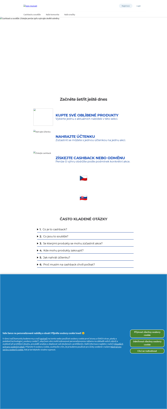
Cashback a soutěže (32, 14)
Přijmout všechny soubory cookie (147, 334)
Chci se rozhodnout (147, 350)
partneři (43, 338)
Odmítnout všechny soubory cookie (147, 343)
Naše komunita (52, 14)
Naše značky (69, 14)
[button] (125, 6)
